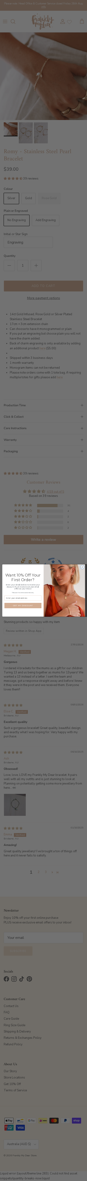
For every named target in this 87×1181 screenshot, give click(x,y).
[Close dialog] (82, 567)
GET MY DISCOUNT (23, 605)
